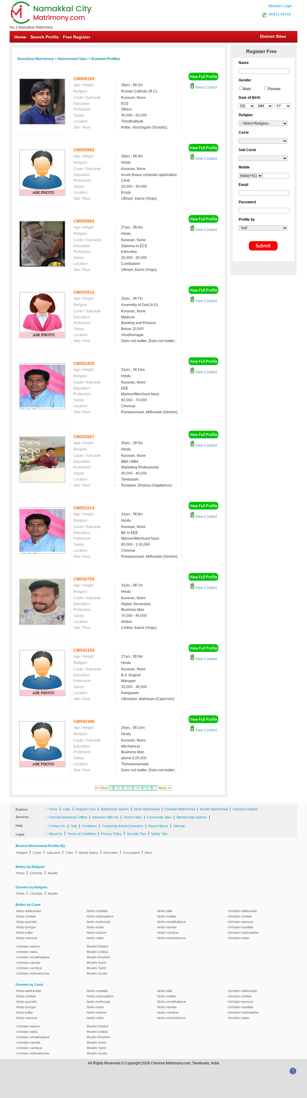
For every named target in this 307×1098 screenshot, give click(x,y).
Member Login (280, 6)
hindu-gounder (26, 922)
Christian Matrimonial (180, 809)
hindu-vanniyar (168, 932)
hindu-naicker (96, 932)
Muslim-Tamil (96, 968)
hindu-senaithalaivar (171, 922)
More (148, 852)
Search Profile (44, 37)
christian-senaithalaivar (33, 957)
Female (274, 89)
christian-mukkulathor (243, 932)
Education (110, 852)
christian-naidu (26, 952)
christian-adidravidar (242, 911)
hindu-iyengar (26, 927)
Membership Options (192, 817)
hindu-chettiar (26, 916)
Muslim (53, 873)
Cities (69, 852)
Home (20, 37)
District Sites (273, 36)
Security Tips (136, 834)
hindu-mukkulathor (100, 916)
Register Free (86, 809)
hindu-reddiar (166, 916)
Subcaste (53, 852)
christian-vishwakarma (32, 973)
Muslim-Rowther (98, 957)
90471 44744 (280, 14)
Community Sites (159, 817)
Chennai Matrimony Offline (68, 817)
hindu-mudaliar (97, 911)
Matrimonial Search (115, 809)
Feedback (89, 826)
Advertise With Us (105, 817)
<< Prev (102, 788)
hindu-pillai (164, 911)
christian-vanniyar (29, 968)
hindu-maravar (26, 938)
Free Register (76, 37)
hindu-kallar (24, 932)
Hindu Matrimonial (146, 809)
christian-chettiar (240, 916)
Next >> (164, 788)
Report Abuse (158, 826)
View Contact (205, 87)
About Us (55, 834)
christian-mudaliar (240, 927)
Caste (37, 852)
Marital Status (88, 852)
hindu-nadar (95, 927)
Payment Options (245, 809)
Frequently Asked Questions (122, 826)
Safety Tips (159, 834)
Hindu (20, 873)
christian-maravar (240, 922)
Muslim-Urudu (97, 973)
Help (73, 826)
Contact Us (57, 826)
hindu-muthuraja (98, 922)
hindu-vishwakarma (171, 938)
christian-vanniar (28, 962)
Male (247, 89)
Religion (22, 852)
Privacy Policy (111, 834)
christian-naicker (28, 946)
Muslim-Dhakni (97, 946)
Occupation (131, 852)
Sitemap (179, 826)
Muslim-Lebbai (97, 952)
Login (66, 809)
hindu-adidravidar (28, 911)
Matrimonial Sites (73, 59)
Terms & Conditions (81, 834)
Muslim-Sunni (96, 962)
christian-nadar (238, 938)
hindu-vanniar (167, 927)
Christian (36, 873)
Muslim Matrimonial (214, 809)
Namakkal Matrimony (35, 59)
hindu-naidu (95, 938)
